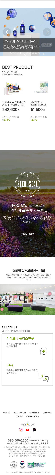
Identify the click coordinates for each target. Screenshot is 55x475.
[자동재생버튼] (43, 54)
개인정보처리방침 (19, 413)
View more (27, 233)
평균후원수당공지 (32, 416)
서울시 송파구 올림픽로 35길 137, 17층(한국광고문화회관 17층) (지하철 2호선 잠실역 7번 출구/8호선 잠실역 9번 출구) (28, 277)
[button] (7, 32)
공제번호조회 (47, 413)
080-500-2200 (18, 440)
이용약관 (6, 413)
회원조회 (19, 416)
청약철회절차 (34, 413)
